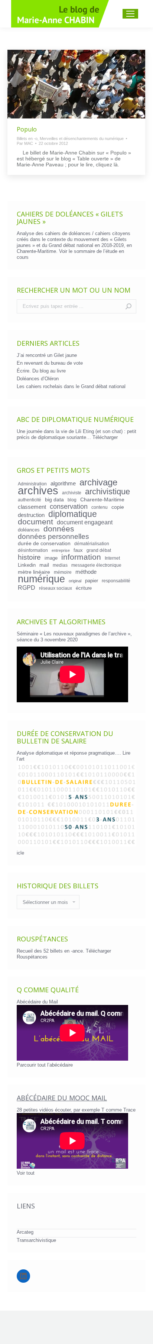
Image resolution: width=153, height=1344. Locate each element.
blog (72, 499)
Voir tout (26, 1173)
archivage (98, 482)
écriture (84, 588)
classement (32, 507)
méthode (86, 572)
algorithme (63, 483)
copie (117, 507)
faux (78, 550)
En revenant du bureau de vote (50, 363)
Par (25, 143)
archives (38, 491)
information (81, 557)
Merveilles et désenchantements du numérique (82, 138)
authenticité (29, 499)
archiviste (71, 492)
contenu (99, 507)
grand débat (99, 550)
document (35, 522)
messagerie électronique (96, 565)
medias (60, 565)
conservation (69, 507)
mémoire (63, 572)
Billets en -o (27, 138)
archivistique (107, 492)
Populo (27, 129)
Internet (112, 558)
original (75, 581)
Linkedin (27, 565)
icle (20, 853)
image (51, 558)
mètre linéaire (34, 572)
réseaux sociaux (55, 588)
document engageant (85, 522)
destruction (31, 515)
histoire (29, 557)
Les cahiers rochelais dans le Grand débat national (71, 386)
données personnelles (53, 537)
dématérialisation (91, 543)
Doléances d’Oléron (38, 378)
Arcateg (25, 1232)
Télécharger (105, 437)
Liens (26, 1206)
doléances (29, 530)
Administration (32, 483)
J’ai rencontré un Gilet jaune (47, 355)
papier (91, 580)
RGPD (26, 587)
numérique (41, 579)
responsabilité (116, 580)
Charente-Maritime (102, 499)
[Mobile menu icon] (130, 14)
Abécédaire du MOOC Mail (62, 1097)
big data (54, 499)
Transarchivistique (36, 1240)
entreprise (61, 550)
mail (44, 565)
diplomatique (72, 514)
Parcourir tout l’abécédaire (45, 1065)
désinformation (33, 550)
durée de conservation (44, 543)
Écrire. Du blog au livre (41, 371)
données (58, 529)
